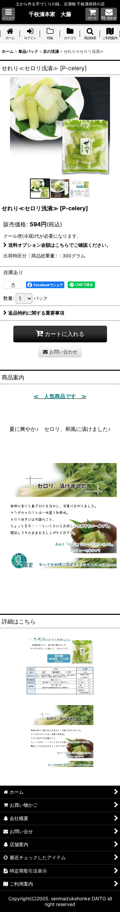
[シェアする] (13, 285)
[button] (8, 14)
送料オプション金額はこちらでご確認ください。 (59, 245)
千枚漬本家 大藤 (50, 14)
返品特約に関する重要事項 (36, 313)
